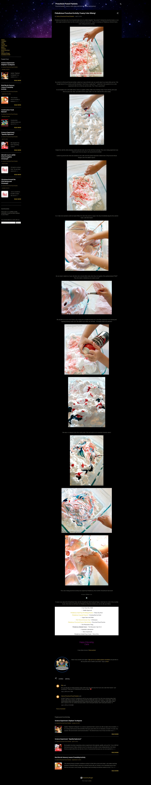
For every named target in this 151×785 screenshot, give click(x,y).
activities (61, 679)
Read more (115, 734)
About (2, 47)
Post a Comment (60, 709)
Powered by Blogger (87, 777)
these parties (92, 650)
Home (3, 40)
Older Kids (4, 46)
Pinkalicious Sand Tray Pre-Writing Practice (82, 612)
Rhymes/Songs (5, 53)
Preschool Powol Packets (66, 4)
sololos (90, 780)
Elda (62, 685)
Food (2, 51)
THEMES (3, 41)
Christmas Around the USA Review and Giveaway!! (8, 181)
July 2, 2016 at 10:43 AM (67, 705)
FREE (2, 43)
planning (67, 679)
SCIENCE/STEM (5, 54)
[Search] (121, 4)
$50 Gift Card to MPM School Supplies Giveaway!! (8, 157)
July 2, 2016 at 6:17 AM (67, 691)
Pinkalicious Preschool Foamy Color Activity (79, 622)
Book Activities (5, 50)
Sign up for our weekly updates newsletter (99, 659)
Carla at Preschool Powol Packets (70, 696)
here (107, 661)
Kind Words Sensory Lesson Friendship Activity (70, 757)
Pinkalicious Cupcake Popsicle (80, 615)
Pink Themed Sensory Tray (83, 620)
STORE (3, 44)
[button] (118, 13)
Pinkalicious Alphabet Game (80, 627)
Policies (3, 49)
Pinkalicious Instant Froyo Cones (82, 634)
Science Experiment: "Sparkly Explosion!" (68, 739)
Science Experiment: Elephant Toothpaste (68, 720)
